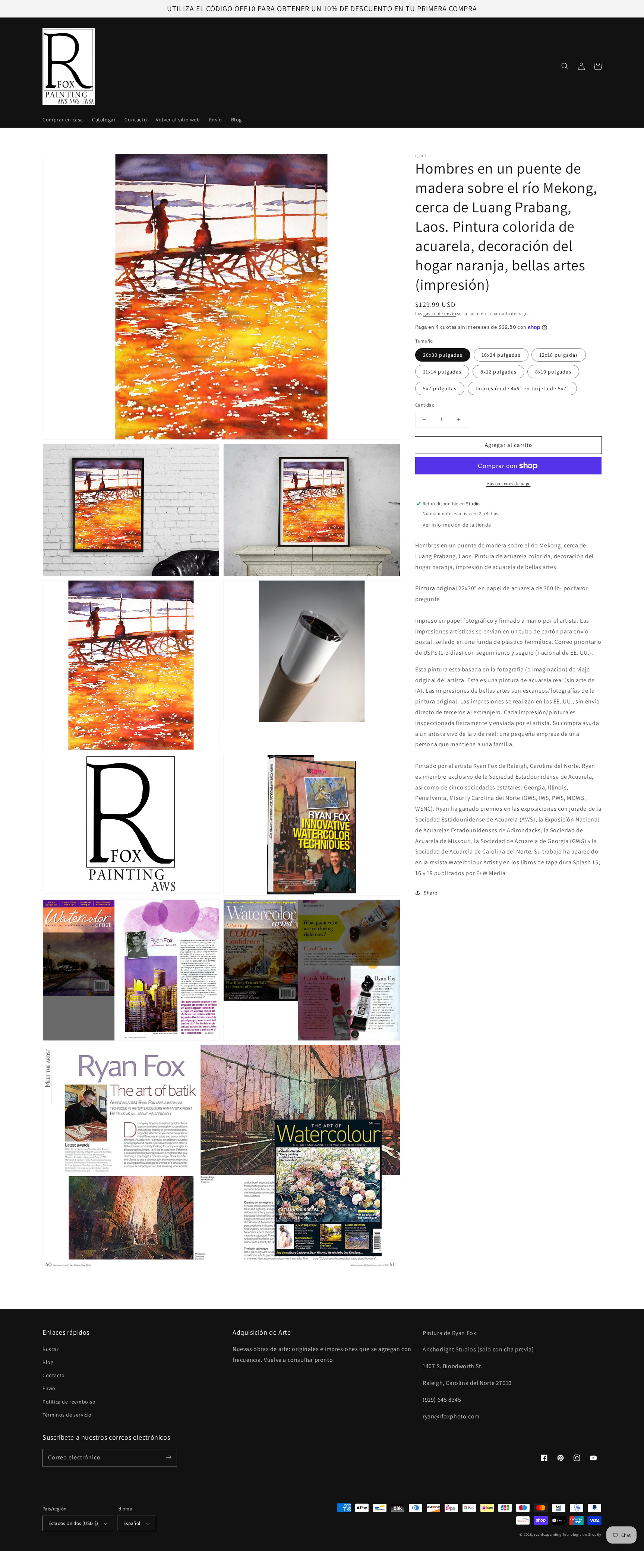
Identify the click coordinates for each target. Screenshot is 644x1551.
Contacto (53, 1375)
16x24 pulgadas (501, 355)
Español (132, 1523)
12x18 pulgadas (558, 355)
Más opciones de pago (508, 483)
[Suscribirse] (168, 1457)
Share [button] (431, 892)
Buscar (50, 1349)
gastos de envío (439, 313)
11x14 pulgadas (442, 371)
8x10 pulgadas (553, 371)
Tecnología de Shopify (582, 1534)
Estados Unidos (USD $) (73, 1523)
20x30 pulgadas (443, 355)
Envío (49, 1388)
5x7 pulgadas (440, 388)
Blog (47, 1362)
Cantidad (425, 405)
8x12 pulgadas (498, 371)
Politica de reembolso (69, 1401)
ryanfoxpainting (548, 1534)
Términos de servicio (67, 1414)
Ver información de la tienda (457, 524)
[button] (565, 66)
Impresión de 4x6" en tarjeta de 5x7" (522, 388)
